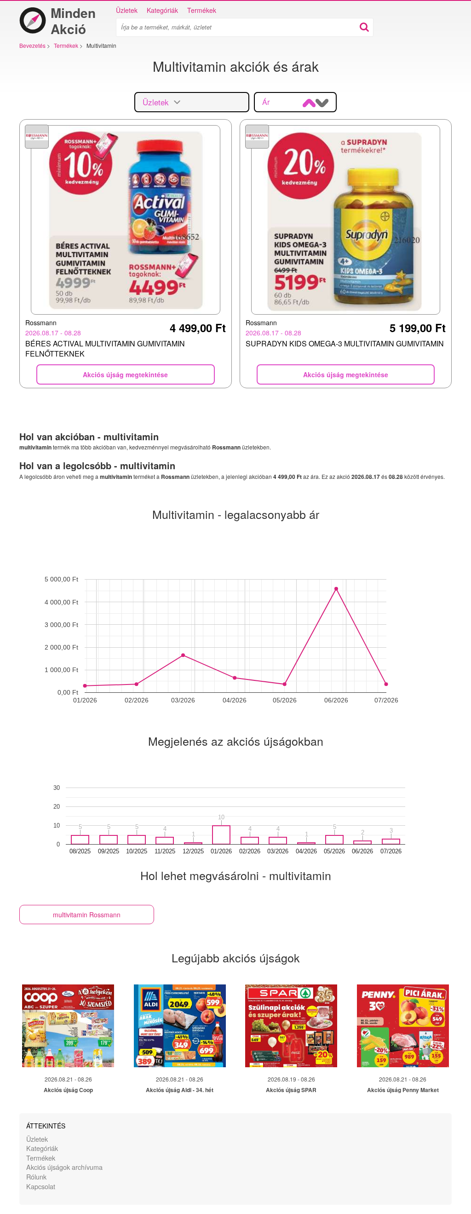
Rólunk (36, 1176)
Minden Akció (73, 21)
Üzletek (127, 10)
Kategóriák (162, 10)
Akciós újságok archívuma (64, 1167)
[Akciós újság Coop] (68, 1025)
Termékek (201, 10)
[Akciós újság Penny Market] (403, 1025)
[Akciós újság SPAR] (291, 1025)
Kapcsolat (40, 1186)
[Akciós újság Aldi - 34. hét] (180, 1025)
